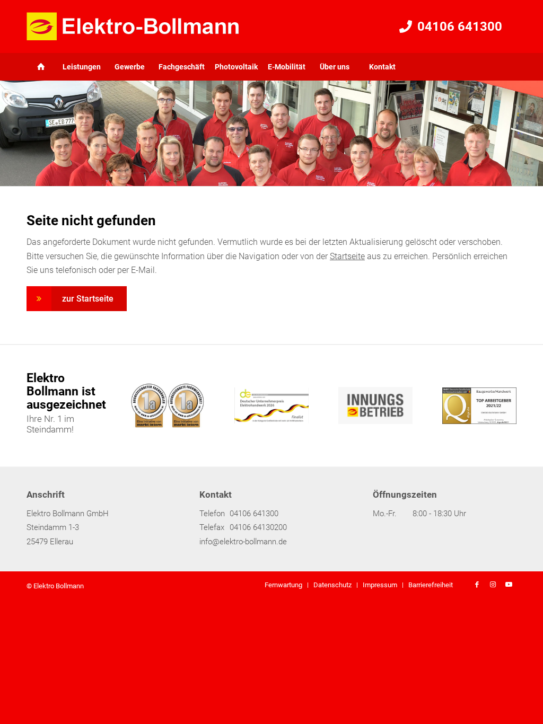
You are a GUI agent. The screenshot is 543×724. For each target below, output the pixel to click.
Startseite (347, 256)
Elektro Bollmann (58, 586)
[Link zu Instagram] (493, 585)
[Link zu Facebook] (477, 585)
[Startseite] (50, 67)
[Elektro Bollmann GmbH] (133, 26)
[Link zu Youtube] (508, 585)
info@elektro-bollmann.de (243, 541)
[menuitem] (42, 67)
